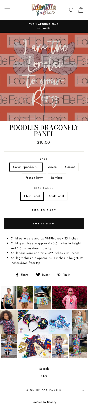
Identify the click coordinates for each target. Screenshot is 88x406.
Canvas (70, 167)
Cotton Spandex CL (26, 167)
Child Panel (32, 196)
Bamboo (57, 177)
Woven (52, 167)
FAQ (44, 376)
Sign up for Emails (43, 390)
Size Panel (44, 188)
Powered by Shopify (44, 402)
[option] (44, 26)
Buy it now (44, 223)
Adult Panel (56, 196)
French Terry (34, 177)
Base (44, 159)
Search (44, 368)
